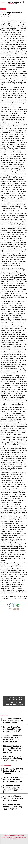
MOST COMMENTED (5, 765)
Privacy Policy (22, 837)
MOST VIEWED (4, 715)
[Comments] (18, 605)
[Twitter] (13, 605)
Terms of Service (15, 837)
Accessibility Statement (14, 838)
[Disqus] (14, 632)
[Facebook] (9, 605)
